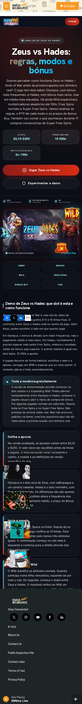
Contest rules (16, 661)
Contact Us (15, 644)
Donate (69, 6)
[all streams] (76, 699)
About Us (14, 635)
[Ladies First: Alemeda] (17, 500)
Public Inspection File (21, 652)
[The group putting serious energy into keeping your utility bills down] (17, 559)
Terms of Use (16, 670)
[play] (6, 699)
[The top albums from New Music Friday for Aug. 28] (17, 529)
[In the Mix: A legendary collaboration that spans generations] (17, 470)
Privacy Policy (16, 679)
